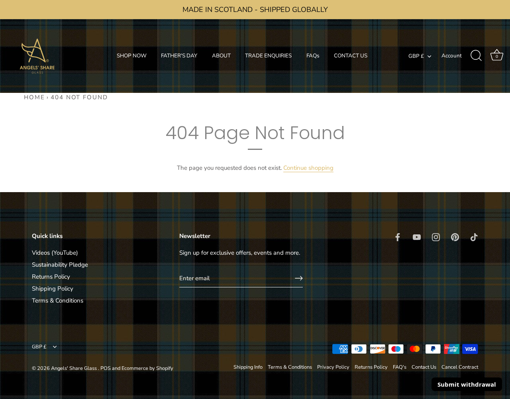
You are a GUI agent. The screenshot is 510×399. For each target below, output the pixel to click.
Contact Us (424, 367)
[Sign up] (299, 278)
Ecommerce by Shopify (147, 368)
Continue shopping (308, 168)
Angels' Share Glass (74, 368)
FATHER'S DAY (179, 55)
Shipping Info (248, 367)
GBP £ (416, 56)
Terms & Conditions (57, 301)
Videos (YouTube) (55, 253)
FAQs (313, 55)
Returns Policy (51, 277)
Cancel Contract (459, 367)
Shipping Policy (52, 289)
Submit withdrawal (466, 384)
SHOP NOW (132, 55)
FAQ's (399, 367)
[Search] (476, 56)
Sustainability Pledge (60, 265)
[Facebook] (398, 236)
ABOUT (221, 55)
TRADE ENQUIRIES (268, 55)
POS (105, 368)
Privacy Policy (333, 367)
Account (451, 55)
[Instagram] (436, 236)
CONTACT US (350, 55)
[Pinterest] (455, 236)
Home (34, 97)
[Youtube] (417, 236)
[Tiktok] (474, 236)
